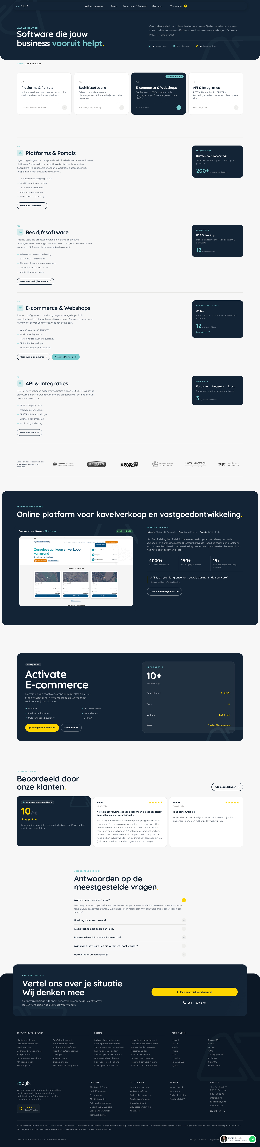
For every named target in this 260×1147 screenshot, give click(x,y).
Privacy (192, 1139)
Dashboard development (65, 1065)
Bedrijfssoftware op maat (29, 1051)
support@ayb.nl (218, 1101)
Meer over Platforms (30, 205)
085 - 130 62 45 (197, 1002)
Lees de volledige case (162, 591)
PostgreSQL (214, 1040)
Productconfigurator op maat (225, 1125)
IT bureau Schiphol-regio (106, 1058)
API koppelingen (25, 1062)
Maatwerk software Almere (144, 1062)
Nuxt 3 (175, 1051)
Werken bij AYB (177, 1099)
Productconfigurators (63, 1043)
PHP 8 (175, 1043)
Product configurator (140, 1099)
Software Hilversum (140, 1054)
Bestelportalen (60, 1062)
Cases (114, 6)
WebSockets (214, 1065)
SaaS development (62, 1040)
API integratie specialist (27, 1129)
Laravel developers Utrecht (144, 1040)
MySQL (175, 1065)
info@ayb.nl (216, 1098)
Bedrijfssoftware (98, 1091)
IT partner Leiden (139, 1051)
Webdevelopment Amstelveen (109, 1047)
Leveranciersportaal (139, 1087)
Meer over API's (28, 432)
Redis (211, 1043)
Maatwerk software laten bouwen (32, 1125)
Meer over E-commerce (32, 357)
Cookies (202, 1139)
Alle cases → (136, 1111)
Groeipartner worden (100, 1111)
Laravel (175, 1040)
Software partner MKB (75, 1129)
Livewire (176, 1058)
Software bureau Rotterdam (144, 1043)
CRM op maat (59, 1054)
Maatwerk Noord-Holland (106, 1062)
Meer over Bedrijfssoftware (34, 281)
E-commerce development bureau (166, 1125)
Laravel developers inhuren (100, 1129)
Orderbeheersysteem (140, 1095)
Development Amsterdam (107, 1043)
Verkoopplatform (138, 1091)
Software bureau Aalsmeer (107, 1040)
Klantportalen (60, 1058)
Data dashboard (138, 1103)
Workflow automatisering (65, 1051)
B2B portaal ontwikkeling (114, 1125)
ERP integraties (24, 1065)
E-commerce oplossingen (29, 1058)
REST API (212, 1058)
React (174, 1054)
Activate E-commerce (100, 1103)
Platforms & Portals (99, 1087)
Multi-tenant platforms (64, 1047)
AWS (210, 1051)
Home (20, 63)
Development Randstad (106, 1065)
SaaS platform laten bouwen (197, 1125)
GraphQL (212, 1062)
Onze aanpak (176, 1087)
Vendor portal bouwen (138, 1125)
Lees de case (201, 332)
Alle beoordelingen (225, 786)
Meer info (69, 727)
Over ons (157, 6)
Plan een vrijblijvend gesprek (196, 991)
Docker (211, 1047)
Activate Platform (64, 357)
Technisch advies (98, 1115)
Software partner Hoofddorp (108, 1054)
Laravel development (27, 1043)
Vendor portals (24, 1047)
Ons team (175, 1091)
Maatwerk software (26, 1040)
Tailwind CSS (178, 1062)
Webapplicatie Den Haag (143, 1047)
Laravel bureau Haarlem (106, 1051)
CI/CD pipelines (215, 1054)
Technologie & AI (178, 1095)
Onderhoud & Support (134, 6)
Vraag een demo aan (43, 727)
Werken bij (178, 6)
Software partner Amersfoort (144, 1065)
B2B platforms (24, 1054)
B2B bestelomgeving (140, 1107)
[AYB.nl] (22, 6)
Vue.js (175, 1047)
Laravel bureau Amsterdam (62, 1125)
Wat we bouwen (94, 6)
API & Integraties (98, 1099)
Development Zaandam (142, 1058)
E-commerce (96, 1095)
